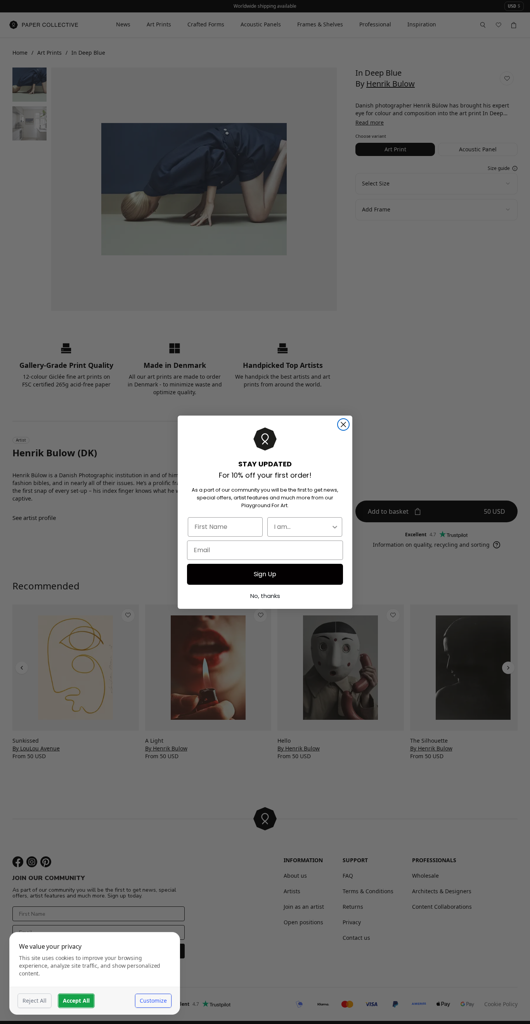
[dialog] (94, 973)
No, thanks (265, 596)
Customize (153, 1000)
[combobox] (302, 527)
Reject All (35, 1000)
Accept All (76, 1000)
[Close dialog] (343, 424)
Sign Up (265, 574)
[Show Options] (335, 527)
